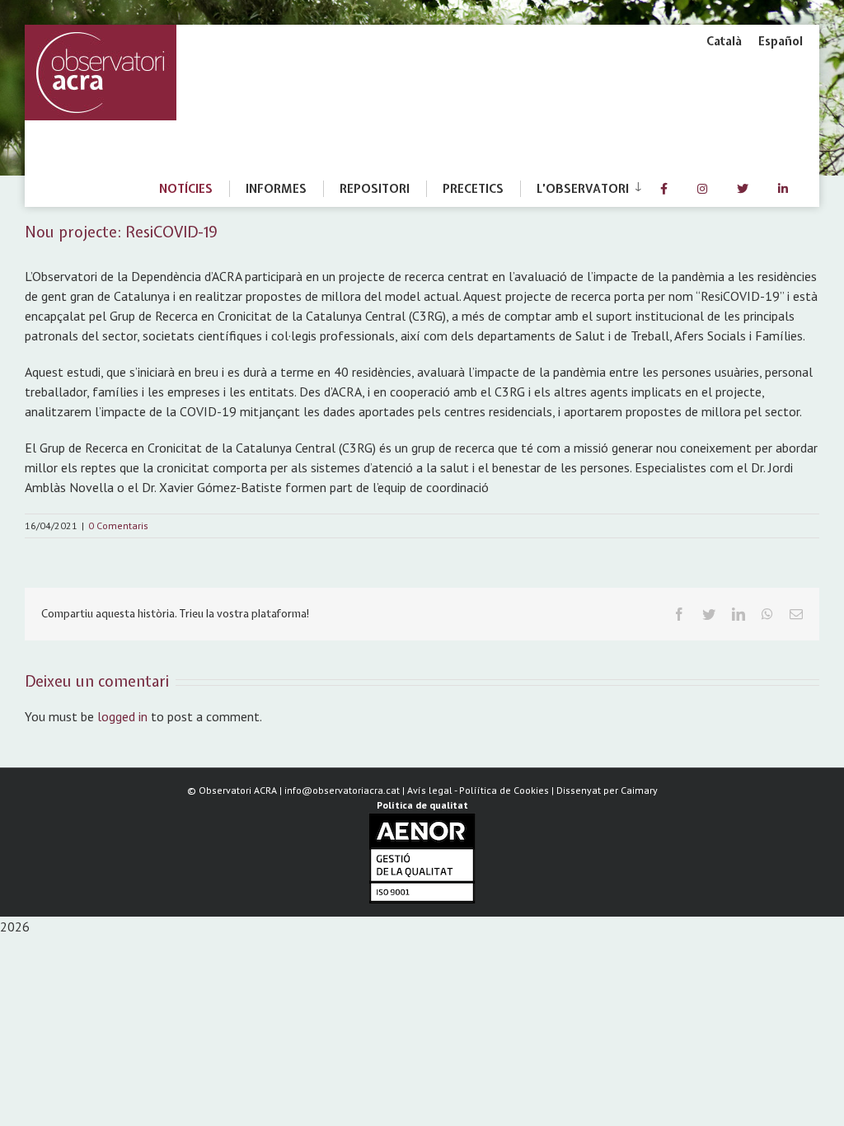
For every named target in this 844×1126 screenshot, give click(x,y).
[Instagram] (702, 189)
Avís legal (429, 790)
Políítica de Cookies (504, 790)
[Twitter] (742, 189)
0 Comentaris (118, 525)
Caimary (639, 790)
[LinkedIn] (783, 189)
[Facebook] (664, 189)
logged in (122, 716)
